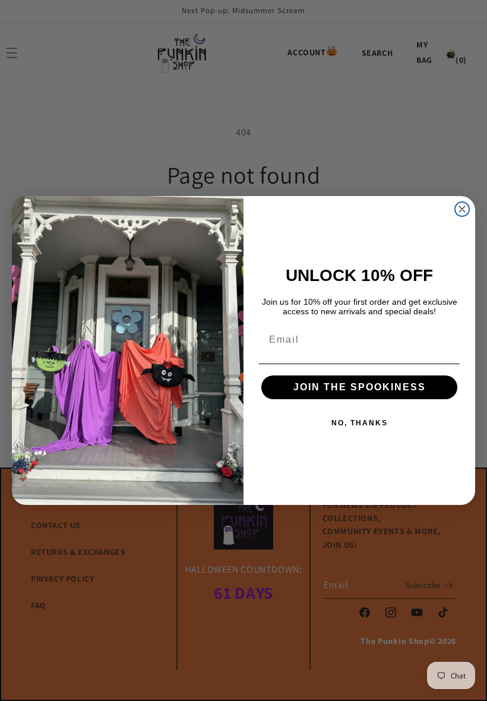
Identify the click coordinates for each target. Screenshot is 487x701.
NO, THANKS (359, 423)
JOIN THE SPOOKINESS (359, 387)
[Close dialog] (462, 209)
